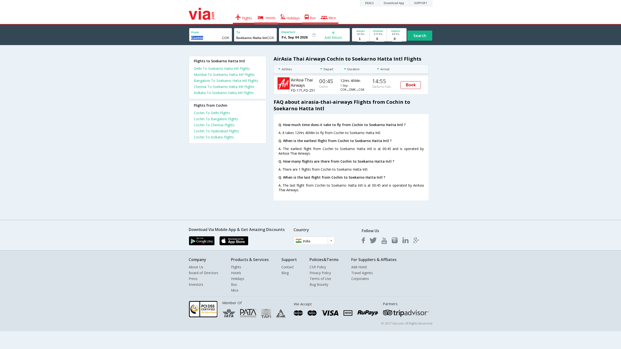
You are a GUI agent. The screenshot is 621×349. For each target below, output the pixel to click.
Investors (196, 284)
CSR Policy (318, 267)
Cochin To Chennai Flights (214, 125)
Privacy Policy (320, 272)
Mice (234, 290)
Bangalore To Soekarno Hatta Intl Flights (226, 80)
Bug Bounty (319, 284)
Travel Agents (362, 272)
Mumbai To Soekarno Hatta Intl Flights (224, 74)
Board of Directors (203, 272)
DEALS (369, 3)
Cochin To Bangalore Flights (216, 119)
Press (193, 278)
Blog (285, 272)
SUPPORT (420, 3)
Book (411, 85)
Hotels (236, 272)
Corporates (360, 278)
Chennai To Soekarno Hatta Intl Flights (224, 86)
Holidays (237, 278)
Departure (288, 32)
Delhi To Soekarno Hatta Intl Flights (222, 68)
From (195, 32)
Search (419, 35)
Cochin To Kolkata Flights (214, 137)
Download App (394, 3)
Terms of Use (320, 278)
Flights (236, 267)
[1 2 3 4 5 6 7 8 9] (361, 39)
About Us (196, 267)
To (238, 32)
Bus (234, 284)
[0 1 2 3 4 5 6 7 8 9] (378, 39)
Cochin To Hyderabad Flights (216, 131)
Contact (287, 267)
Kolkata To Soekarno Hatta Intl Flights (224, 92)
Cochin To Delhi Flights (212, 113)
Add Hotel (359, 267)
